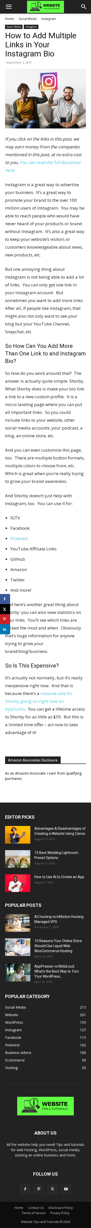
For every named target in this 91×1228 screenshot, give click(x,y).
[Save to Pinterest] (5, 619)
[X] (52, 1189)
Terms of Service (34, 1213)
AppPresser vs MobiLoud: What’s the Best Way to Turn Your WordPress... (56, 971)
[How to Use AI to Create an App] (17, 883)
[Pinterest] (39, 1189)
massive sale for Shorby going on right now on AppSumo (39, 701)
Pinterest (19, 538)
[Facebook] (25, 1189)
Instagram (48, 19)
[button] (9, 7)
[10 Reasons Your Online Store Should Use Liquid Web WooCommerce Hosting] (17, 947)
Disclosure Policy (61, 1208)
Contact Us (36, 1208)
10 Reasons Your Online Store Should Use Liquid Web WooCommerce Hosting (58, 946)
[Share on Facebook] (5, 599)
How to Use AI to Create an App (59, 877)
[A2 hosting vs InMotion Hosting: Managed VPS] (17, 923)
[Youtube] (66, 1189)
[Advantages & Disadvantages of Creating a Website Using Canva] (17, 835)
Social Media (28, 19)
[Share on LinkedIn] (5, 629)
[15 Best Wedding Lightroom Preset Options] (17, 859)
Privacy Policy (60, 1213)
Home (9, 19)
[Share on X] (5, 609)
